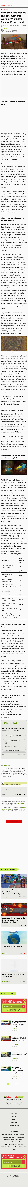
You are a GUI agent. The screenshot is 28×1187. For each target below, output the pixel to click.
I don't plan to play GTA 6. (12, 750)
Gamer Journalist (9, 1142)
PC (21, 783)
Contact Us (14, 1119)
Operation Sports (9, 1144)
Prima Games (20, 1137)
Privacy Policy (17, 1010)
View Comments (14, 822)
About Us (14, 1113)
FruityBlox (14, 1146)
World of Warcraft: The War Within (13, 784)
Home (2, 9)
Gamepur (22, 1134)
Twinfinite (16, 1134)
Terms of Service (10, 1010)
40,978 (16, 1084)
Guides (7, 9)
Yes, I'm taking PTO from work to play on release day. (14, 736)
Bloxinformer (22, 1146)
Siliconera (7, 1139)
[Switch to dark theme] (23, 5)
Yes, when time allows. (11, 746)
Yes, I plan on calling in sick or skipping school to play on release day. (14, 741)
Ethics (14, 1116)
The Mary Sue (19, 1144)
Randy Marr (7, 28)
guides (6, 783)
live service (11, 783)
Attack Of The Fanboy (9, 1137)
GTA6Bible (13, 1149)
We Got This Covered (17, 1139)
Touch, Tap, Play (5, 1146)
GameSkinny (18, 1142)
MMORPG (17, 783)
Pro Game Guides (7, 1134)
